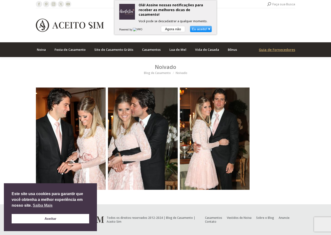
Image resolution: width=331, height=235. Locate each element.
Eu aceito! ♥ (201, 29)
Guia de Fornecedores (277, 49)
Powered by (126, 29)
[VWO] (138, 29)
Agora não (173, 29)
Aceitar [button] (50, 218)
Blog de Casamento (179, 218)
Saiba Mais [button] (43, 205)
